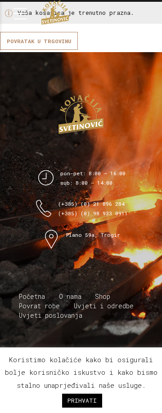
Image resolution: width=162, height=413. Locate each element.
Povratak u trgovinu (39, 40)
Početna (32, 296)
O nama (70, 296)
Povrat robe (39, 306)
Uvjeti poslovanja (50, 315)
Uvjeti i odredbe (104, 306)
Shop (102, 296)
